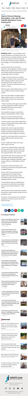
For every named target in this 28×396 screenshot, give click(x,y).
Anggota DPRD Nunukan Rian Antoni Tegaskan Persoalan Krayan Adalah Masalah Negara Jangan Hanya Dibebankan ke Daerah (9, 336)
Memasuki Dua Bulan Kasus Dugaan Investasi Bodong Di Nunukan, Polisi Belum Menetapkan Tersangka (10, 284)
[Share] (25, 26)
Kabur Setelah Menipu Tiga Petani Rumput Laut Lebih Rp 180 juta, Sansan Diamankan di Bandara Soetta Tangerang (10, 222)
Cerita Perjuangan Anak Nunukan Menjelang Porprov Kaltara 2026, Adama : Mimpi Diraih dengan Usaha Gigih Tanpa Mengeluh (10, 346)
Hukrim (23, 8)
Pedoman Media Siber (13, 384)
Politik (13, 8)
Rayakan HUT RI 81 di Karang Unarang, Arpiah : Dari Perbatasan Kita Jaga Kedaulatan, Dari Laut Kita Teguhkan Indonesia (10, 326)
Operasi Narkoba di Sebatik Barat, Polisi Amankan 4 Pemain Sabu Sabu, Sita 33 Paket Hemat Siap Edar (10, 242)
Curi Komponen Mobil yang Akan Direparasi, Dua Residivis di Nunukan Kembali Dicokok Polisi (9, 274)
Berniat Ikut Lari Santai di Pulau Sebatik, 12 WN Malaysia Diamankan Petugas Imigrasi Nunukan (10, 312)
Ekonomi (18, 8)
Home (3, 8)
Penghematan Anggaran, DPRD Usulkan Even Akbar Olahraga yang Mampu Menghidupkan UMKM (10, 364)
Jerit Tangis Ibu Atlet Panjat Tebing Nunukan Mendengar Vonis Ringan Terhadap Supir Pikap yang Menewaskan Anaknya (10, 303)
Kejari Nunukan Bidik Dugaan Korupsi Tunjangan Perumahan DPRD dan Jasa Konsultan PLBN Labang (9, 232)
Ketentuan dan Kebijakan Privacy (15, 383)
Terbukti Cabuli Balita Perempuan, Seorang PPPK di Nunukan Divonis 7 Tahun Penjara (10, 293)
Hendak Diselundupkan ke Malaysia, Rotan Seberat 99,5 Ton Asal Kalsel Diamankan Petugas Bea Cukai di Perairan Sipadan (10, 253)
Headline (8, 8)
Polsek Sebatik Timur (7, 205)
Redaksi (8, 25)
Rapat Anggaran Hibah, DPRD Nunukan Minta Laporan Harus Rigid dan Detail (10, 355)
